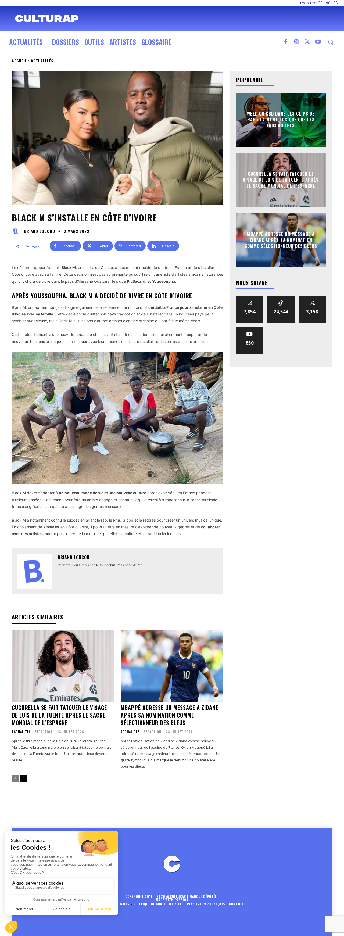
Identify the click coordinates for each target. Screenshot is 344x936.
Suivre (249, 298)
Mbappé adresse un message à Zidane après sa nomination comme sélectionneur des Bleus (169, 715)
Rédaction (43, 731)
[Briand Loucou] (17, 231)
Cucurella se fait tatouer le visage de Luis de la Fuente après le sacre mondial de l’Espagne (59, 715)
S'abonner (250, 329)
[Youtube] (318, 42)
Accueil (19, 60)
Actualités (42, 60)
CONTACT (236, 904)
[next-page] (23, 778)
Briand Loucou (39, 231)
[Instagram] (296, 42)
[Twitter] (307, 42)
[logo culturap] (46, 18)
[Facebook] (285, 42)
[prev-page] (15, 778)
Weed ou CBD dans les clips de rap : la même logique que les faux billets (281, 119)
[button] (330, 42)
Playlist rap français (206, 904)
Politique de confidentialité (158, 904)
